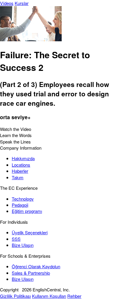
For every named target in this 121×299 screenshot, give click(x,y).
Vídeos (7, 3)
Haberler (20, 171)
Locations (21, 165)
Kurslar (21, 3)
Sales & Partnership (31, 273)
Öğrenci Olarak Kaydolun (36, 266)
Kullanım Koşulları (49, 296)
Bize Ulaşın (22, 245)
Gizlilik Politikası (15, 296)
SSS (16, 239)
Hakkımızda (23, 158)
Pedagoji (20, 205)
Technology (23, 199)
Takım (17, 177)
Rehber (74, 296)
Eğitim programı (27, 211)
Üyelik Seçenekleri (30, 232)
